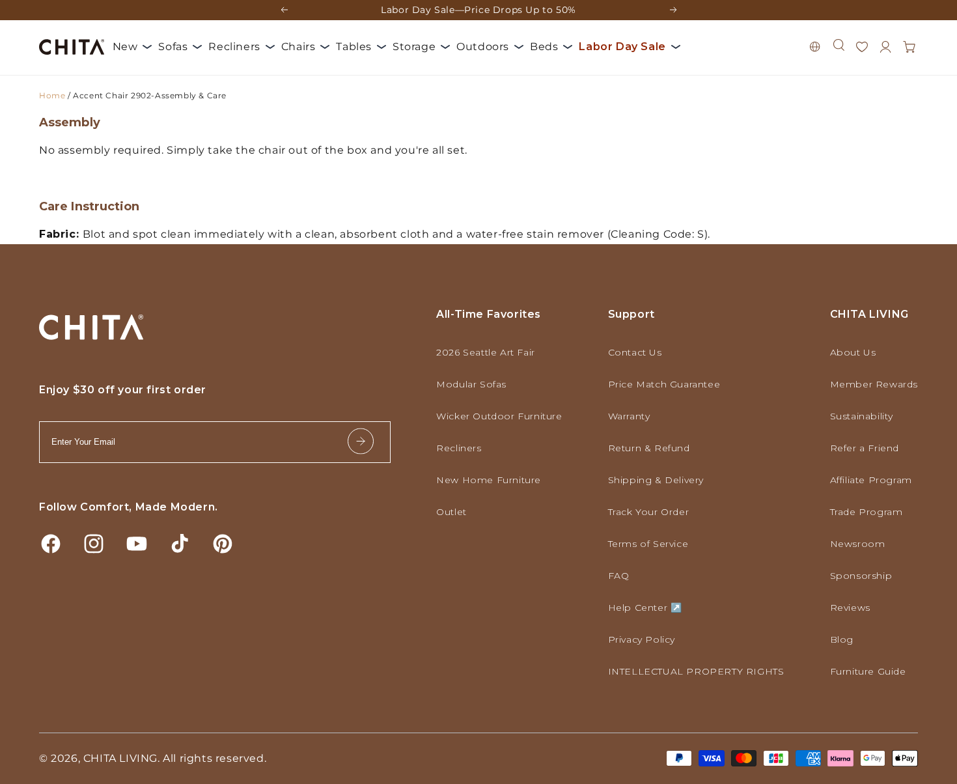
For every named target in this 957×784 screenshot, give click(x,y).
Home (52, 95)
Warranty (629, 416)
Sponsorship (861, 575)
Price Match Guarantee (664, 384)
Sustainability (861, 416)
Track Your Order (648, 512)
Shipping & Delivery (656, 480)
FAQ (619, 575)
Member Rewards (874, 384)
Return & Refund (649, 448)
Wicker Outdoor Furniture (499, 416)
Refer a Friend (864, 448)
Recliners (234, 46)
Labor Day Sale (622, 46)
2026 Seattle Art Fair (485, 352)
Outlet (451, 512)
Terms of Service (648, 544)
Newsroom (857, 544)
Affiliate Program (871, 480)
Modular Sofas (471, 384)
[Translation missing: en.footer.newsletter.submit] (361, 441)
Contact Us (635, 352)
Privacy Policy (641, 639)
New (125, 46)
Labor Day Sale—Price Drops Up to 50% (478, 10)
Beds (544, 46)
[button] (838, 45)
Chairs (298, 46)
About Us (853, 352)
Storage (414, 46)
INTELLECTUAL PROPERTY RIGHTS (696, 671)
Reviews (850, 607)
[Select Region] (815, 47)
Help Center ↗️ (645, 607)
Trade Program (866, 512)
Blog (841, 639)
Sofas (172, 46)
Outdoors (482, 46)
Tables (354, 46)
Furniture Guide (868, 671)
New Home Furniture (488, 480)
